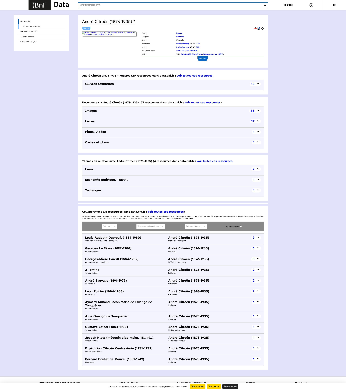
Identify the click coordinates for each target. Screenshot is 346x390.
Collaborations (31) (28, 42)
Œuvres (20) (25, 21)
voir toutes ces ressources (194, 75)
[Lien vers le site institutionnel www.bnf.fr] (40, 5)
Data (61, 5)
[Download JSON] (262, 29)
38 (252, 111)
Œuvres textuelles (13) (31, 26)
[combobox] (173, 5)
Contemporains (232, 227)
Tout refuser (213, 386)
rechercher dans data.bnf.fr (90, 5)
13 (252, 84)
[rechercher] (264, 4)
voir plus (202, 59)
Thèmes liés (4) (27, 37)
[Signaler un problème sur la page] (133, 22)
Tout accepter (197, 386)
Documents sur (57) (28, 31)
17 (252, 121)
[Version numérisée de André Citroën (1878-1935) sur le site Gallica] (111, 35)
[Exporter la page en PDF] (255, 29)
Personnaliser (230, 386)
